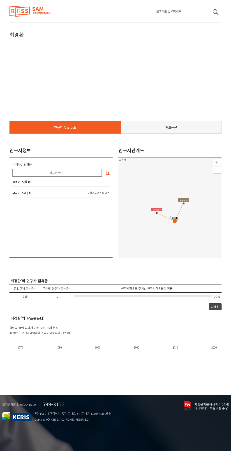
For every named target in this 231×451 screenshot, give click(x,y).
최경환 (28, 164)
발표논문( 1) (57, 173)
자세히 (215, 307)
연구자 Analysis (65, 127)
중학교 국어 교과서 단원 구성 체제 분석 (33, 328)
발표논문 (171, 127)
